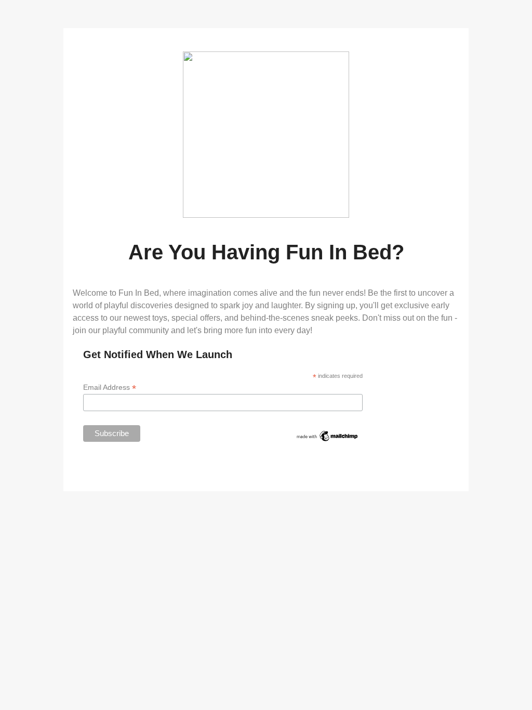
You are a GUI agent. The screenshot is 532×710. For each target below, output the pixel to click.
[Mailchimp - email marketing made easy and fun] (327, 440)
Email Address (109, 387)
